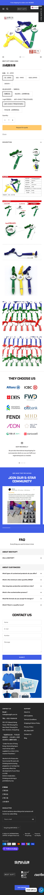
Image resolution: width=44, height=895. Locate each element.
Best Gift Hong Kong (10, 61)
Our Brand (22, 887)
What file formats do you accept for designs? (18, 599)
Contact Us (27, 734)
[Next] (41, 57)
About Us (27, 712)
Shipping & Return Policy (32, 723)
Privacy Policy (28, 727)
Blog (25, 738)
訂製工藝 (5, 798)
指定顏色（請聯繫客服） (23, 94)
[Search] (7, 9)
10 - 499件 (7, 78)
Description (7, 142)
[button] (36, 7)
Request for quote (22, 127)
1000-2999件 (33, 78)
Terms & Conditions (30, 719)
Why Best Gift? (29, 731)
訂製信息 (5, 794)
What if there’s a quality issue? (13, 605)
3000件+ (7, 84)
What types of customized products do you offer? (19, 573)
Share (4, 134)
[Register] (33, 819)
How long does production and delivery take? (18, 586)
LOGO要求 (5, 802)
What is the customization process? (14, 592)
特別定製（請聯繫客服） (12, 110)
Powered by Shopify (38, 834)
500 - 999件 (20, 78)
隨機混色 (7, 94)
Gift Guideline (28, 716)
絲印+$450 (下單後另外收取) (13, 104)
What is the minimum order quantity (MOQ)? (17, 580)
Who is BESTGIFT (8, 558)
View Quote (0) (41, 14)
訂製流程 (5, 790)
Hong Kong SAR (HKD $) (10, 827)
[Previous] (3, 57)
